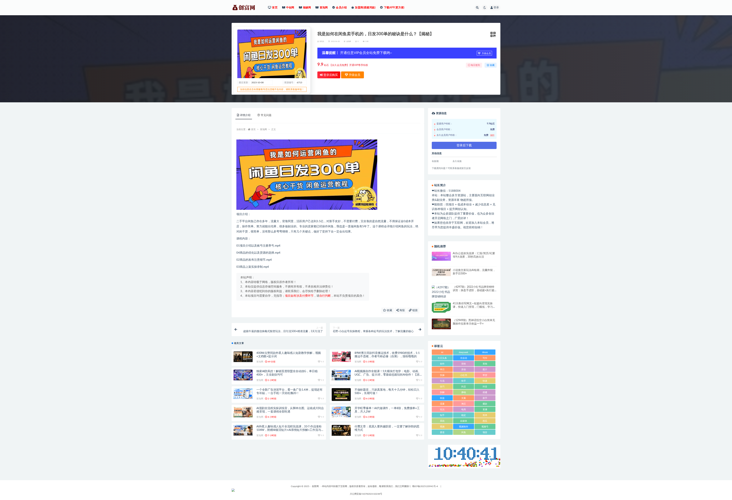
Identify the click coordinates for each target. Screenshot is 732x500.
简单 (485, 415)
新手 (485, 398)
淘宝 (463, 404)
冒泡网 (348, 41)
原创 (463, 369)
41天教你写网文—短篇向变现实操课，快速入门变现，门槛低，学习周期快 (474, 307)
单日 (442, 369)
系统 (442, 421)
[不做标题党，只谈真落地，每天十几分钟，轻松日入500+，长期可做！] (341, 394)
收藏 (389, 310)
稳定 (463, 415)
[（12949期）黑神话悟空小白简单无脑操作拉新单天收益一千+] (441, 324)
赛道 (442, 432)
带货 (485, 375)
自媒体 (463, 421)
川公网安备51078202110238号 (366, 494)
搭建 (485, 392)
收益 (442, 398)
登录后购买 (330, 75)
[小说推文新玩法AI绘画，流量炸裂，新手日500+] (441, 272)
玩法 (442, 409)
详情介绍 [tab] (245, 115)
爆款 (485, 404)
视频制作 (463, 426)
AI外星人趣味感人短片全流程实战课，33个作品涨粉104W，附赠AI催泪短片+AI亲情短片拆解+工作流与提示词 (290, 430)
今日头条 (442, 358)
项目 (485, 432)
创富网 (315, 486)
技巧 (442, 386)
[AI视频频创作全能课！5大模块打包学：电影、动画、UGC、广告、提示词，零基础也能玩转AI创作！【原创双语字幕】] (341, 375)
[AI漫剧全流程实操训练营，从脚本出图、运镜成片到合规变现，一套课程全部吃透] (243, 412)
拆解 (442, 392)
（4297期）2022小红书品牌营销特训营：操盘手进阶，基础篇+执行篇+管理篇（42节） (473, 290)
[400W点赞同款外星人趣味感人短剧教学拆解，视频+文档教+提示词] (243, 356)
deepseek (463, 352)
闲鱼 (463, 432)
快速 (485, 381)
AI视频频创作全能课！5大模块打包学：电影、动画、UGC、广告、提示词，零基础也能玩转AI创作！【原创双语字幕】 (388, 375)
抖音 (485, 386)
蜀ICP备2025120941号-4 (425, 486)
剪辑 (485, 364)
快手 (463, 381)
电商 (463, 409)
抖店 (463, 386)
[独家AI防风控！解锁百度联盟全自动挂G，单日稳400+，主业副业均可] (243, 375)
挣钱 (463, 392)
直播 (485, 409)
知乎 (442, 415)
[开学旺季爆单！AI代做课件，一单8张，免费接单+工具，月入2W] (341, 412)
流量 (442, 404)
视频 (442, 426)
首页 (253, 129)
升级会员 (486, 53)
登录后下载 (464, 145)
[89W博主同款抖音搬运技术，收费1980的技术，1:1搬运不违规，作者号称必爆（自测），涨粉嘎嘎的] (341, 356)
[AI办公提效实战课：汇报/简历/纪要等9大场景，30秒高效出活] (441, 256)
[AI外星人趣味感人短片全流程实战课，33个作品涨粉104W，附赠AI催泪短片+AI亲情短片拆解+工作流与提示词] (243, 430)
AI (442, 352)
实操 (442, 375)
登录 (496, 7)
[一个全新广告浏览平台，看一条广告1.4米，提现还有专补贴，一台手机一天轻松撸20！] (243, 393)
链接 (415, 310)
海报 (402, 310)
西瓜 (485, 421)
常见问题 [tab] (266, 115)
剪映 (463, 364)
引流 (442, 381)
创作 (442, 364)
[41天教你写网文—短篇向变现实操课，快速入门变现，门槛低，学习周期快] (441, 307)
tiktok (485, 352)
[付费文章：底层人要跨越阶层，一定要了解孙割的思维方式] (341, 430)
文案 (463, 398)
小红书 (463, 375)
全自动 (463, 358)
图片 (485, 369)
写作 (485, 358)
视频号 (485, 426)
